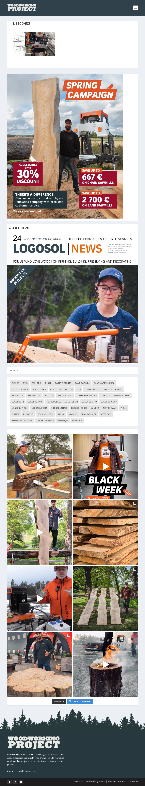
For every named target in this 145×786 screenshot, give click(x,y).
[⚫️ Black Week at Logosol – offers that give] (105, 466)
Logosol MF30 (89, 401)
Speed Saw (106, 414)
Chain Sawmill (92, 389)
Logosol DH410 (122, 395)
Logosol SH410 (79, 408)
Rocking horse (46, 414)
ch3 (79, 389)
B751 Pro (36, 383)
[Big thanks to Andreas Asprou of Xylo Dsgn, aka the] (39, 664)
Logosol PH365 (39, 408)
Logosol (105, 395)
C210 (52, 389)
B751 (25, 383)
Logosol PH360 (19, 408)
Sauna (61, 414)
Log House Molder (87, 395)
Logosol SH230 (59, 408)
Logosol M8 (71, 401)
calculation (66, 389)
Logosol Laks (53, 401)
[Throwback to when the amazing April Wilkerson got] (39, 466)
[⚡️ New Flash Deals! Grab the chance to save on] (105, 598)
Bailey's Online (63, 383)
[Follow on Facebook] (9, 782)
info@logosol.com (26, 771)
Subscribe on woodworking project (89, 781)
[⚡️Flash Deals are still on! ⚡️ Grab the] (39, 532)
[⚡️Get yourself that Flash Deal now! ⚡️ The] (105, 532)
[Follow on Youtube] (21, 782)
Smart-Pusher (88, 414)
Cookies (122, 781)
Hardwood (18, 395)
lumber (95, 408)
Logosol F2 (18, 401)
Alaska (15, 383)
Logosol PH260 (109, 401)
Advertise (111, 781)
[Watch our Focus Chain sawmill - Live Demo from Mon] (39, 598)
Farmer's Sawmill (113, 389)
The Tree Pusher (45, 420)
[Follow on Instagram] (15, 782)
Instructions (65, 395)
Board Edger (39, 389)
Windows (77, 420)
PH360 (124, 408)
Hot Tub (49, 395)
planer (15, 414)
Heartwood (34, 395)
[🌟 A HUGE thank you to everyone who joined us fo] (105, 664)
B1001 (48, 383)
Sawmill (72, 414)
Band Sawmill (82, 383)
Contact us (133, 781)
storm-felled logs (22, 420)
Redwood (28, 414)
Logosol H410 (35, 401)
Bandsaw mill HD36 (104, 383)
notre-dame (110, 408)
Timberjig (63, 420)
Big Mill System (20, 389)
